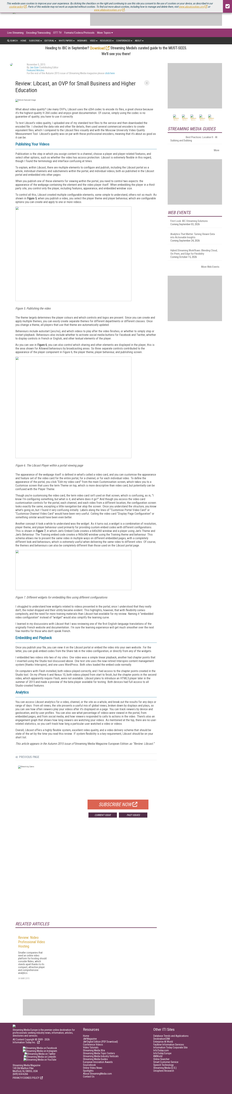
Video (93, 40)
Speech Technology (163, 1064)
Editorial (49, 40)
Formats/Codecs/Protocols (79, 32)
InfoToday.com (161, 1050)
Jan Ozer (34, 67)
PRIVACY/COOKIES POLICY (26, 1077)
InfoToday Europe (162, 1053)
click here (110, 73)
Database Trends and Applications (170, 1035)
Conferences (123, 40)
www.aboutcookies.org (191, 6)
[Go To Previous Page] (147, 83)
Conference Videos (93, 1044)
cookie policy (16, 6)
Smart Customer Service (165, 1062)
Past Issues (133, 815)
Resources (106, 40)
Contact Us (88, 1076)
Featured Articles (35, 70)
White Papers (66, 40)
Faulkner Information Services (168, 1044)
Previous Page (29, 757)
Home (23, 40)
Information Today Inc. (24, 1042)
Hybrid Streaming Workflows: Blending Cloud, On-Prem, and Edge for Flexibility (194, 252)
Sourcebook (89, 1064)
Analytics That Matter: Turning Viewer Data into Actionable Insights (192, 235)
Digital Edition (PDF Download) (100, 1041)
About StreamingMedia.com (97, 1073)
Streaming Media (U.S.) (165, 1067)
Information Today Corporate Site (170, 1047)
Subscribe (34, 40)
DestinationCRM (161, 1038)
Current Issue (103, 815)
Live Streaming (15, 32)
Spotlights (88, 1070)
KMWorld (157, 1056)
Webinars (82, 40)
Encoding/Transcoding (38, 32)
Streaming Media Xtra (94, 1050)
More (216, 150)
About (138, 40)
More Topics (104, 32)
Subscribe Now (115, 804)
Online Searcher (161, 1059)
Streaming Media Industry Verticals (101, 1056)
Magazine (90, 1038)
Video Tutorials (90, 1047)
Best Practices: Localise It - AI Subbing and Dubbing (193, 139)
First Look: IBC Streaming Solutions (189, 221)
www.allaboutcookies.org (107, 10)
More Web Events (210, 266)
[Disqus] (86, 874)
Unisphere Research (163, 1070)
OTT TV (57, 32)
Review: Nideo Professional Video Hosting (31, 941)
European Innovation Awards (98, 1062)
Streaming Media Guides (95, 1059)
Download (97, 48)
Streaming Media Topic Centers (99, 1053)
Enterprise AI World (163, 1041)
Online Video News (92, 1067)
